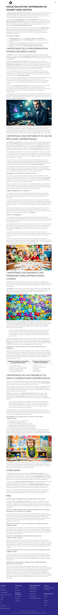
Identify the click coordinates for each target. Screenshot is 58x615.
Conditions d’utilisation (37, 612)
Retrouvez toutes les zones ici (35, 598)
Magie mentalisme (4, 592)
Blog (1, 601)
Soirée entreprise (18, 596)
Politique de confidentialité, (29, 612)
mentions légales (43, 612)
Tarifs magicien (3, 605)
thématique (24, 77)
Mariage (16, 587)
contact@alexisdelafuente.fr (49, 587)
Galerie (2, 599)
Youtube (45, 602)
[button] (55, 2)
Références (3, 596)
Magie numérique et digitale (6, 594)
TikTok (45, 598)
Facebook (46, 600)
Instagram (46, 595)
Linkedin (45, 604)
